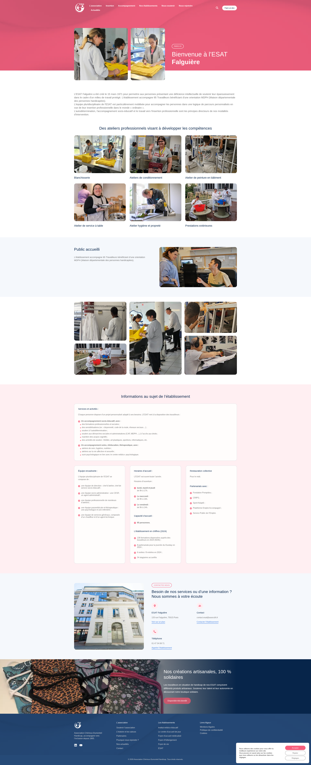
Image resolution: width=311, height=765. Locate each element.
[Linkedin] (75, 745)
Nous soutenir (168, 6)
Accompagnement (126, 6)
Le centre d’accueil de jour (169, 732)
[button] (177, 701)
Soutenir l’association (125, 728)
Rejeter (295, 753)
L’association (95, 6)
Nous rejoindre (186, 6)
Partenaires (121, 736)
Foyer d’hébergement (167, 740)
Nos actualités (122, 744)
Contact (119, 748)
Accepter (295, 748)
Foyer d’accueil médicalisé (169, 736)
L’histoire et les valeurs (126, 732)
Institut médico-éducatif (168, 728)
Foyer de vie (163, 744)
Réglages (295, 758)
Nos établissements (148, 6)
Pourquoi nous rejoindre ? (127, 740)
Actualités (95, 10)
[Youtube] (80, 745)
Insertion (110, 6)
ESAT (160, 748)
